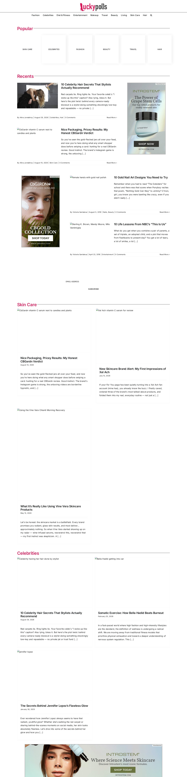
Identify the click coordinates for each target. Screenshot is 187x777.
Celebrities (54, 117)
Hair (61, 117)
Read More (111, 117)
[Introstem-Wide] (93, 745)
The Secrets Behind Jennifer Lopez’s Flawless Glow (54, 705)
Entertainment (107, 254)
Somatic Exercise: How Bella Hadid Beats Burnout (131, 613)
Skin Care (53, 163)
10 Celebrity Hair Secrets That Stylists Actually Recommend (86, 86)
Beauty (111, 212)
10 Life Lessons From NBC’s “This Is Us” (140, 224)
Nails (105, 212)
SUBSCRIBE (93, 289)
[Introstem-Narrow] (146, 84)
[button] (151, 14)
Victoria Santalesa (80, 212)
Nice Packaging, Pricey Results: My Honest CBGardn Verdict (84, 131)
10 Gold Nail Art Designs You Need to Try (141, 177)
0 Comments (70, 117)
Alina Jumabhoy (26, 117)
